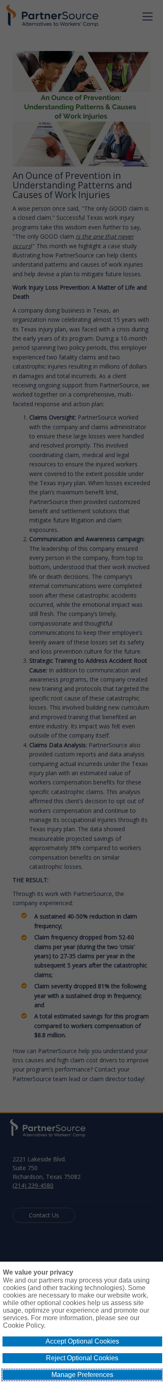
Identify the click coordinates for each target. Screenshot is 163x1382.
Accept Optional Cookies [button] (82, 1341)
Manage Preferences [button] (82, 1374)
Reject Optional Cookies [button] (82, 1358)
